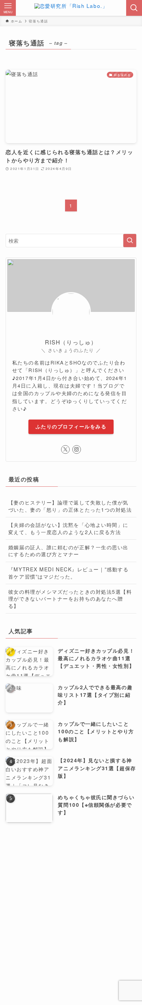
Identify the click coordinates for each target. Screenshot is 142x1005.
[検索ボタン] (134, 8)
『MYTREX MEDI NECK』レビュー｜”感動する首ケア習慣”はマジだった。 (68, 572)
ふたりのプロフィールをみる (71, 426)
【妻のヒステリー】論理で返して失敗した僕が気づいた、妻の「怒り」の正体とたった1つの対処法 (70, 506)
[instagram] (76, 449)
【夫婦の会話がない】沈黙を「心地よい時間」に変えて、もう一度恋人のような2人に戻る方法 (68, 528)
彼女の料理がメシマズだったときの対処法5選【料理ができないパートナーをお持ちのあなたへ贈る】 (70, 598)
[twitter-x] (65, 449)
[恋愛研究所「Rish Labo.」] (71, 8)
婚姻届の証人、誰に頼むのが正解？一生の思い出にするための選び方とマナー (68, 550)
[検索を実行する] (129, 240)
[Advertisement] (71, 903)
